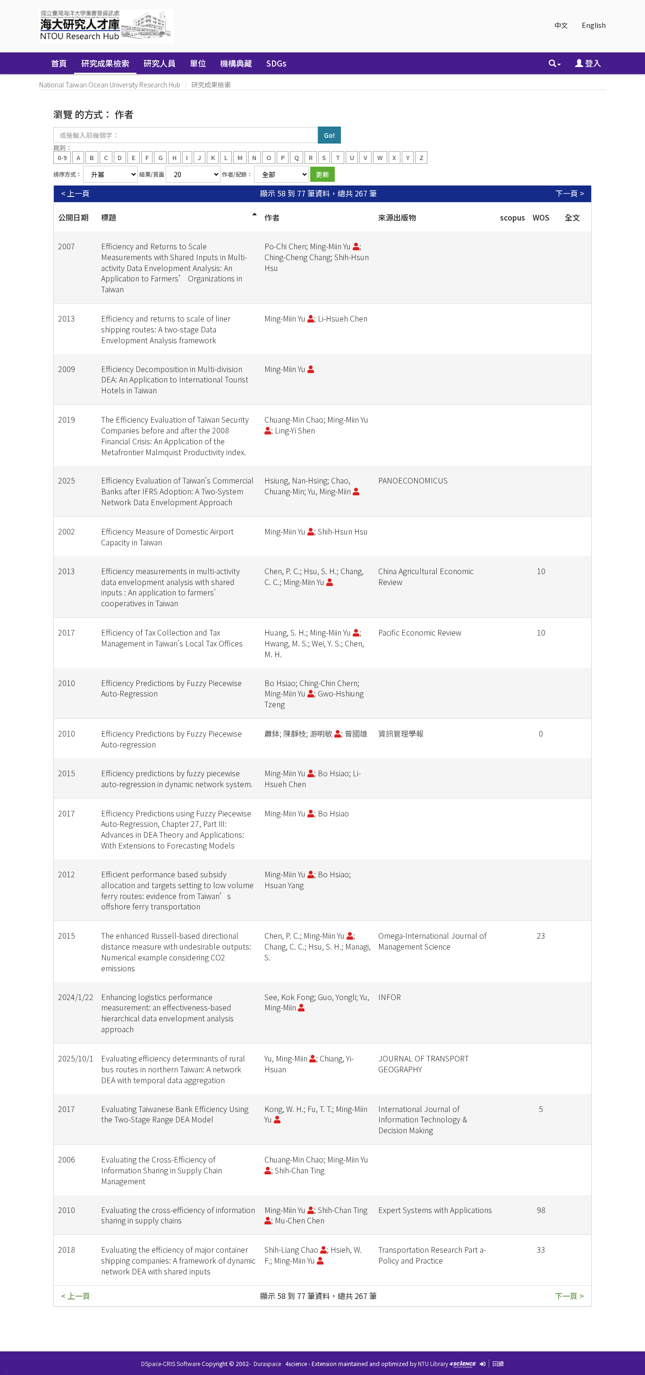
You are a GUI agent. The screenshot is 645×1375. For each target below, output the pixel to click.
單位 (198, 63)
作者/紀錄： (237, 174)
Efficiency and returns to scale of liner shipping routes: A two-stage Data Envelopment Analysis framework (165, 329)
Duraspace (267, 1363)
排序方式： (67, 174)
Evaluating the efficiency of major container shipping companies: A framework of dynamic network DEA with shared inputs (178, 1260)
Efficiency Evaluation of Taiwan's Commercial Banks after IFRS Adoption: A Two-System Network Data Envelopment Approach (177, 491)
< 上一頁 (75, 193)
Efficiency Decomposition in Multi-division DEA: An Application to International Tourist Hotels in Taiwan (174, 379)
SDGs (276, 63)
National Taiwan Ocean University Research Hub (109, 84)
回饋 (498, 1363)
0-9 (62, 157)
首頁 (59, 63)
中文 (561, 25)
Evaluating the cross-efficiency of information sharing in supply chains (178, 1215)
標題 (108, 217)
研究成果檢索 (105, 63)
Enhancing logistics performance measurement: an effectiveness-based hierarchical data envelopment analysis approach (167, 1013)
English (594, 25)
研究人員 (160, 63)
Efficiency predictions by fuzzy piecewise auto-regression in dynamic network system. (177, 778)
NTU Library (433, 1363)
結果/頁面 (151, 174)
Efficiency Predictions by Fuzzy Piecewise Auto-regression (171, 739)
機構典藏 (236, 63)
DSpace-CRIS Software (170, 1363)
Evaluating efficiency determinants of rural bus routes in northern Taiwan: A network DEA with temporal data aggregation (173, 1069)
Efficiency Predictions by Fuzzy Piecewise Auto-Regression (171, 688)
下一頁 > (569, 193)
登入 (592, 63)
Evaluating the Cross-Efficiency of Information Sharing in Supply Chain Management (161, 1170)
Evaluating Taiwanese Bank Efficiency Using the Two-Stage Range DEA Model (174, 1114)
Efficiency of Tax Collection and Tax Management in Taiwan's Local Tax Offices (172, 638)
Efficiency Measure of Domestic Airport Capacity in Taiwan (167, 537)
